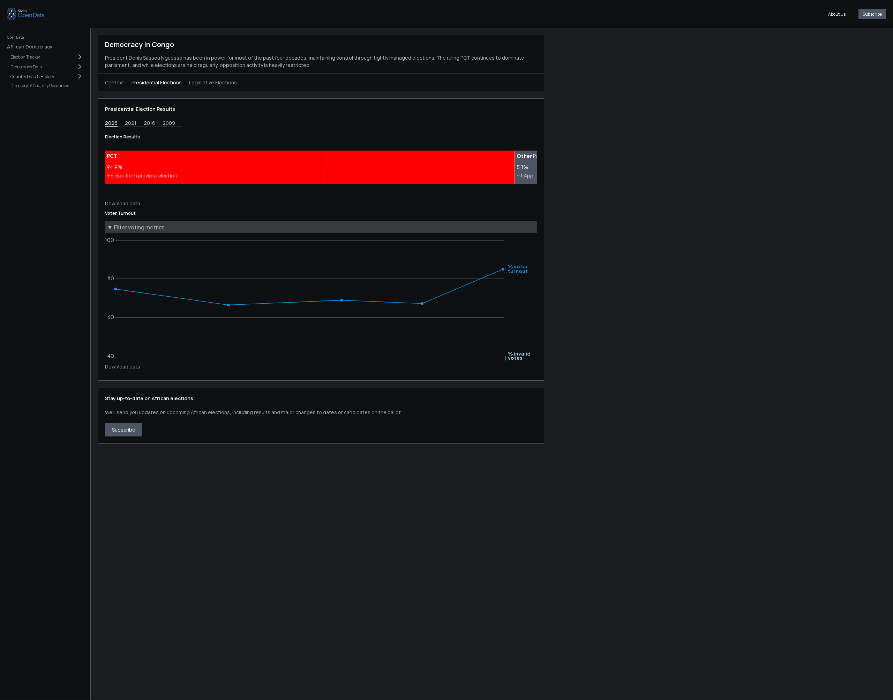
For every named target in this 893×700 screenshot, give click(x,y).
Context (114, 82)
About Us (837, 14)
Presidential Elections (157, 82)
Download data (122, 203)
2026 (111, 123)
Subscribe (872, 14)
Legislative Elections (213, 82)
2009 (169, 123)
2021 (130, 123)
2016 (149, 123)
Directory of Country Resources (39, 86)
